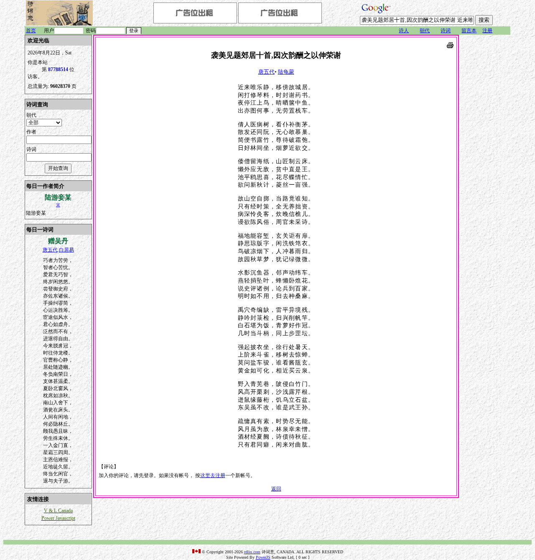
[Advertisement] (485, 160)
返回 (276, 489)
